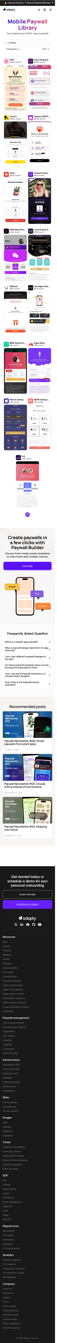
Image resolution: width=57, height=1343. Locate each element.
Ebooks (6, 946)
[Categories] (19, 49)
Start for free (27, 894)
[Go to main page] (9, 9)
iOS (4, 1180)
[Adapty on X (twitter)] (16, 924)
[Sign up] (39, 10)
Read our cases (10, 1168)
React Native (9, 1189)
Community (8, 1011)
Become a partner (12, 1327)
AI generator (9, 1031)
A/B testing (8, 1035)
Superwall (7, 1244)
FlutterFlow (8, 1197)
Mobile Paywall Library (27, 24)
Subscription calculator (14, 998)
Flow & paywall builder (14, 1022)
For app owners (10, 1111)
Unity (5, 1210)
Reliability (7, 1077)
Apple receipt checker (13, 993)
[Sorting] (48, 49)
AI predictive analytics (14, 1268)
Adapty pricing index (13, 985)
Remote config (10, 1053)
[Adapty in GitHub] (34, 924)
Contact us (8, 1293)
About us (7, 1288)
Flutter (6, 1193)
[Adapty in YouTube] (40, 924)
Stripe (5, 1215)
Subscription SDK (11, 1064)
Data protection (11, 1310)
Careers (6, 1297)
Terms (6, 1301)
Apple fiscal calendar (13, 989)
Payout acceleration (13, 1164)
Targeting (7, 1044)
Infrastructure (11, 1060)
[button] (28, 641)
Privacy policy (9, 1306)
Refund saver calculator (14, 1002)
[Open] (50, 10)
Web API (7, 1219)
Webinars (7, 954)
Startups (7, 1126)
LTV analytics (9, 1264)
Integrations (9, 1090)
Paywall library (10, 976)
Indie (5, 1122)
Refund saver (9, 1086)
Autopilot (7, 1040)
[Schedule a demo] (45, 10)
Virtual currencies (11, 1069)
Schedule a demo (27, 904)
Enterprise (8, 1135)
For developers (10, 1102)
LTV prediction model (13, 1272)
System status (10, 1319)
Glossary (7, 963)
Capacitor (7, 1206)
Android (6, 1184)
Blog (5, 941)
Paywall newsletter (12, 980)
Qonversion (8, 1239)
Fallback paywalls (11, 1082)
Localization (9, 1049)
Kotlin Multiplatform (12, 1202)
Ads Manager (9, 1277)
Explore (27, 565)
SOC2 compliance (11, 1323)
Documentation (10, 968)
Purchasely (8, 1235)
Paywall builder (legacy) (14, 1027)
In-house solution (11, 1248)
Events (6, 959)
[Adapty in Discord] (28, 924)
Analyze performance (13, 1155)
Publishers (8, 1131)
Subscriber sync (10, 1073)
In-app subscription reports (16, 1007)
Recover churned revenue (15, 1160)
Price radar (8, 972)
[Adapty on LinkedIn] (22, 924)
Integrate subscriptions (14, 1147)
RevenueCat (9, 1231)
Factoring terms (10, 1314)
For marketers (9, 1106)
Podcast (7, 950)
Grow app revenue (12, 1151)
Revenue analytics (12, 1260)
